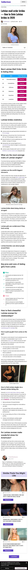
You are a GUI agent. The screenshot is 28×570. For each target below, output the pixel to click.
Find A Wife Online (5, 5)
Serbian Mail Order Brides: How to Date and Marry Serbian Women (12, 520)
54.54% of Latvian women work (9, 150)
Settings (7, 568)
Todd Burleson (6, 21)
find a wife (11, 340)
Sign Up (22, 79)
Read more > (8, 499)
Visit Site (22, 95)
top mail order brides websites (13, 392)
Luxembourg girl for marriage (8, 328)
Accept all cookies (21, 568)
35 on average (5, 133)
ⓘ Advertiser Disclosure (15, 44)
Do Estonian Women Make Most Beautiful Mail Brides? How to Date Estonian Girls (13, 545)
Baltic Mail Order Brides (15, 5)
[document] (14, 284)
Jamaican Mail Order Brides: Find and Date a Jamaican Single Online (13, 495)
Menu (23, 1)
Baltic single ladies (20, 177)
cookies (9, 562)
